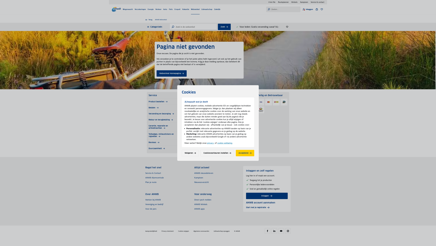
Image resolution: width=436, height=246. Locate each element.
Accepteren (244, 153)
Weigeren (189, 153)
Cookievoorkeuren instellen (215, 153)
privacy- (210, 143)
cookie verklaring (224, 143)
